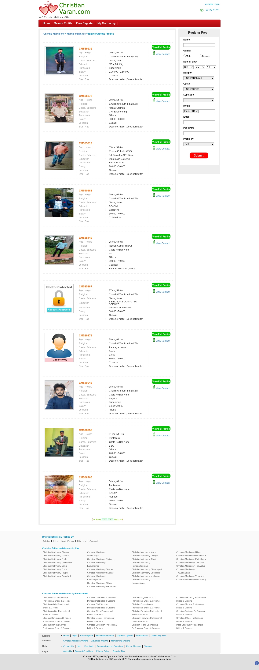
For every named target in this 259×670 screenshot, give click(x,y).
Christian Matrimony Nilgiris (188, 552)
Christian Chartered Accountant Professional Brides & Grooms (101, 599)
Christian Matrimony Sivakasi (100, 573)
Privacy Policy (102, 651)
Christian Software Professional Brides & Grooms (190, 613)
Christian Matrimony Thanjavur (190, 562)
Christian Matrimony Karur (144, 552)
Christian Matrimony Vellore (99, 583)
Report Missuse (133, 646)
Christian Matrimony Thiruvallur (190, 566)
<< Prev (97, 519)
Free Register (84, 23)
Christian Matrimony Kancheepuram (96, 578)
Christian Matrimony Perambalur (191, 556)
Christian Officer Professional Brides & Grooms (189, 620)
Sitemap (147, 646)
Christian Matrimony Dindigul (145, 556)
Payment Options (125, 635)
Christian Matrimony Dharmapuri (147, 569)
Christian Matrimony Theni (144, 559)
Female (206, 56)
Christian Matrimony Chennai (56, 552)
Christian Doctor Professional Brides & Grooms (100, 620)
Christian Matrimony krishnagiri (146, 576)
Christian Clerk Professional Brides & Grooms (100, 613)
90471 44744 (213, 10)
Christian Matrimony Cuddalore (146, 573)
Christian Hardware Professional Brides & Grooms (147, 620)
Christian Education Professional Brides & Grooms (102, 626)
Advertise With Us (99, 641)
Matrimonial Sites (76, 33)
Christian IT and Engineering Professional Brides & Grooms (146, 626)
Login (74, 635)
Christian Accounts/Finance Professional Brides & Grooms (57, 599)
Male (188, 56)
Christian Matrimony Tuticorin (100, 559)
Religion (46, 541)
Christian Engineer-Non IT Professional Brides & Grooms (146, 599)
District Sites (142, 635)
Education (81, 541)
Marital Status (67, 541)
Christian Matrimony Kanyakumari (96, 564)
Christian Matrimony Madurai (56, 556)
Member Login (212, 4)
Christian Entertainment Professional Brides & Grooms (146, 606)
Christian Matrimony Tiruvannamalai (185, 571)
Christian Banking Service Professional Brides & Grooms (57, 626)
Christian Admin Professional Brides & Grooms (56, 606)
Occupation (94, 541)
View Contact (162, 54)
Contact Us (68, 646)
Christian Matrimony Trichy (55, 559)
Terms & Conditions (84, 651)
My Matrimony (106, 23)
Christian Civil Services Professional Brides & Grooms (101, 606)
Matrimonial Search (105, 635)
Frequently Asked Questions (110, 646)
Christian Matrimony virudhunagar (96, 554)
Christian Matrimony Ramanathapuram (141, 564)
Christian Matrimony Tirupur (55, 573)
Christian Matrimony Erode (55, 569)
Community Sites (158, 635)
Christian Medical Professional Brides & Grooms (190, 606)
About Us (67, 651)
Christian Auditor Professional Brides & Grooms (56, 613)
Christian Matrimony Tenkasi (100, 569)
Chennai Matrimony (53, 33)
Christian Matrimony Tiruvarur (190, 576)
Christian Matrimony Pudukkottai (191, 559)
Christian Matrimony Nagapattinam (141, 581)
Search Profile (63, 23)
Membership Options (120, 641)
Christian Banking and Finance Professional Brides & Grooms (57, 620)
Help (79, 646)
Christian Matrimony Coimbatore (57, 562)
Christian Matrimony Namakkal (101, 586)
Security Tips (119, 651)
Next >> (118, 519)
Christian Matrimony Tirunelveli (57, 576)
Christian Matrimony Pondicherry (191, 579)
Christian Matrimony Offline (75, 641)
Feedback (89, 646)
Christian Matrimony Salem (55, 566)
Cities (55, 541)
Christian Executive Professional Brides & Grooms (147, 613)
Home (46, 23)
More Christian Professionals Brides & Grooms (189, 626)
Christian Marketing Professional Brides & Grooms (191, 599)
